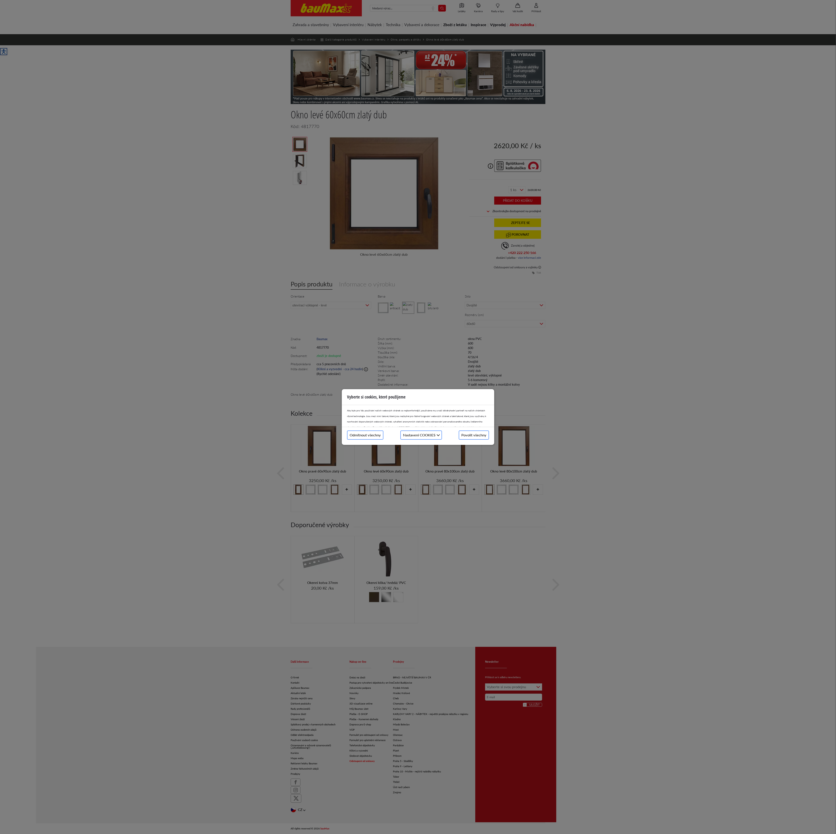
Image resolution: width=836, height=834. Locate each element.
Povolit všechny (473, 434)
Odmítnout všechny (365, 434)
